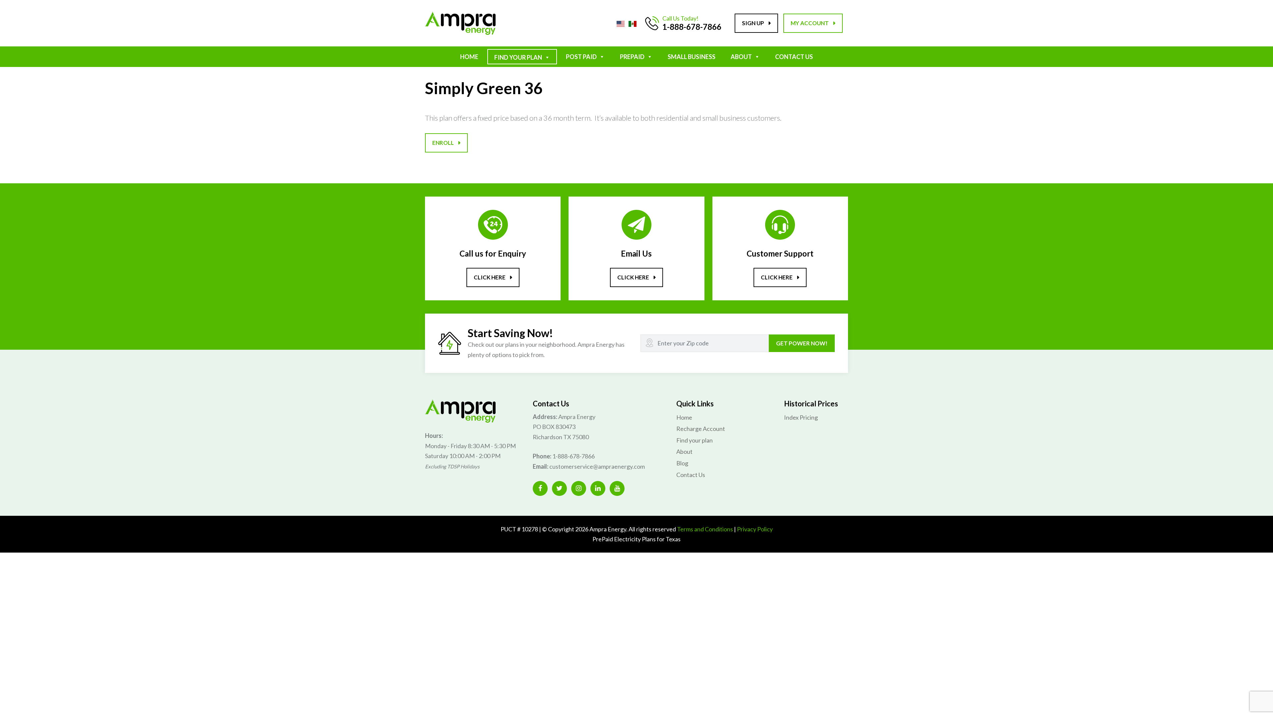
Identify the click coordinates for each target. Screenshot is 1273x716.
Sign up (753, 23)
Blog (682, 463)
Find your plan (694, 440)
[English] (621, 23)
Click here (490, 277)
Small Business (691, 56)
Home (469, 56)
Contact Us (794, 56)
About (741, 56)
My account (810, 23)
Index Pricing (801, 417)
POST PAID (581, 56)
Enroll (443, 142)
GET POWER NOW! (801, 343)
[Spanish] (632, 23)
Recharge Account (700, 428)
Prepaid (632, 56)
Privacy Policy (755, 529)
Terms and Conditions (705, 529)
